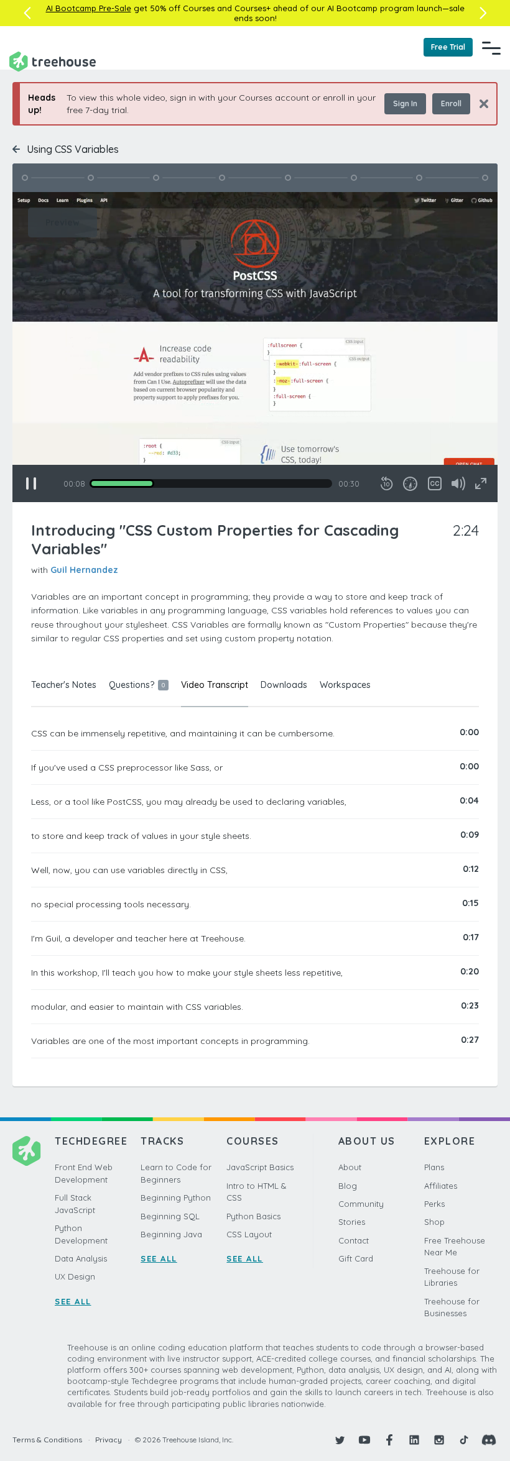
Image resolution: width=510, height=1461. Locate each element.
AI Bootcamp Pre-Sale (88, 8)
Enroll (451, 103)
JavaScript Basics (260, 1167)
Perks (434, 1204)
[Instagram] (439, 1440)
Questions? (137, 684)
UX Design (75, 1276)
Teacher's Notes (63, 684)
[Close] (479, 103)
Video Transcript (214, 684)
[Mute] (458, 483)
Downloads (284, 684)
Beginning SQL (170, 1216)
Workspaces (345, 684)
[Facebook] (389, 1440)
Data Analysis (81, 1258)
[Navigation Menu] (491, 48)
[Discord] (489, 1440)
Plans (434, 1167)
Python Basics (253, 1216)
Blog (347, 1186)
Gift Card (355, 1258)
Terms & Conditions (47, 1439)
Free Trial (448, 47)
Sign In (405, 103)
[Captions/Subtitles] (435, 483)
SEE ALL (73, 1301)
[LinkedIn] (414, 1440)
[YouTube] (364, 1440)
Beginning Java (171, 1234)
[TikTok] (464, 1440)
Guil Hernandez (84, 569)
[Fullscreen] (480, 483)
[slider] (211, 483)
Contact (353, 1240)
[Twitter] (339, 1440)
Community (361, 1204)
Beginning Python (176, 1197)
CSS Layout (249, 1234)
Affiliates (440, 1186)
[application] (255, 347)
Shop (434, 1222)
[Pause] (31, 483)
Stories (351, 1222)
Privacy (108, 1439)
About (349, 1167)
